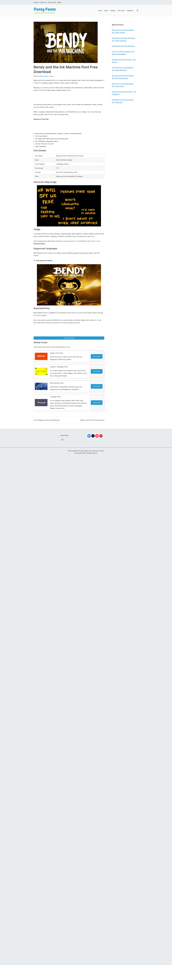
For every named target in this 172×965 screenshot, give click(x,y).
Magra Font (74, 241)
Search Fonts (65, 435)
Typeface (130, 10)
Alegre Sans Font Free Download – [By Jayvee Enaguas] (124, 39)
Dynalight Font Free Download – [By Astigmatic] (123, 101)
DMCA (59, 2)
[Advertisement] (69, 98)
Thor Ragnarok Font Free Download (47, 420)
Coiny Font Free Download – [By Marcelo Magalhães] (123, 53)
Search (63, 439)
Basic (106, 10)
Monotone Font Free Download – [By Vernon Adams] (123, 31)
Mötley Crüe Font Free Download (91, 420)
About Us (36, 2)
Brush (41, 76)
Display (112, 10)
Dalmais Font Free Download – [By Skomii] (124, 61)
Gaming (51, 76)
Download (96, 356)
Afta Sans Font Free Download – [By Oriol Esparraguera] (123, 77)
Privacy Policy (52, 2)
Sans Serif (121, 10)
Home (100, 10)
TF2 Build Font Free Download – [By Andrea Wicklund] (123, 69)
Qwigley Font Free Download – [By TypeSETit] (124, 93)
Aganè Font (94, 241)
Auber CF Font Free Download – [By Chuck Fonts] (123, 85)
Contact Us (43, 2)
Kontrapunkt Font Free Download (123, 46)
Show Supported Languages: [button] (44, 260)
